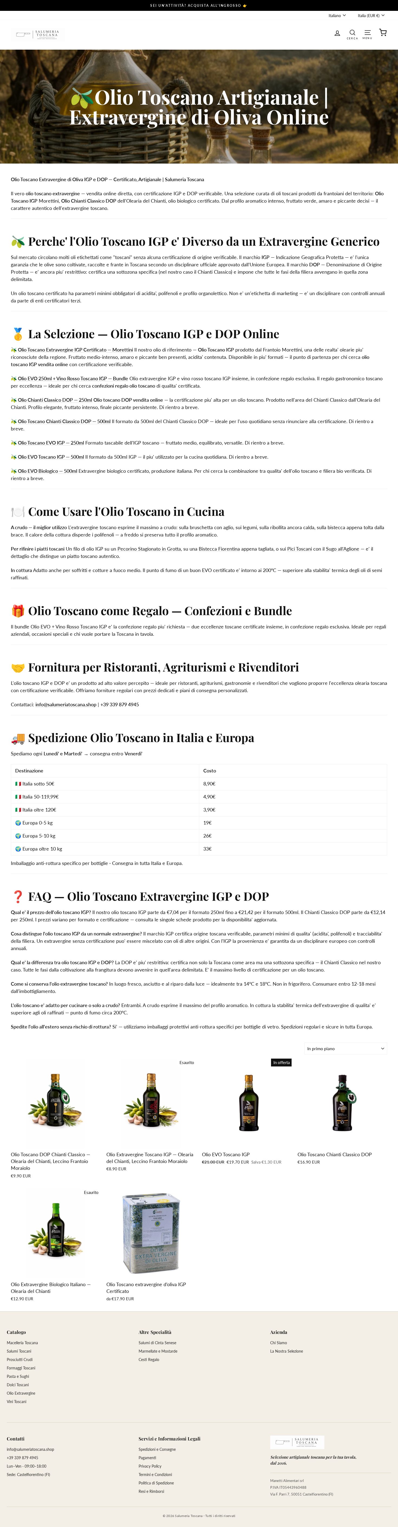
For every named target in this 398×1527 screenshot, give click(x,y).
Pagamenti (147, 1457)
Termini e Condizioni (155, 1474)
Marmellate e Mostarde (158, 1351)
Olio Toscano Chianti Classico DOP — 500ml (64, 421)
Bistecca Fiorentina (219, 549)
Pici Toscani (299, 549)
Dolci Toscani (18, 1384)
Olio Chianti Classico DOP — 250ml (55, 400)
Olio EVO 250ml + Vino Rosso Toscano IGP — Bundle (73, 378)
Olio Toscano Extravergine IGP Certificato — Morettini (75, 350)
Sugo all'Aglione (342, 549)
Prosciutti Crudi (19, 1359)
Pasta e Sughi (18, 1376)
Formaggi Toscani (21, 1368)
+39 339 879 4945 (22, 1457)
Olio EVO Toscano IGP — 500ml (51, 457)
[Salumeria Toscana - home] (297, 1442)
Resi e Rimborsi (151, 1491)
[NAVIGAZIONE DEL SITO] (367, 32)
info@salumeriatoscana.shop (65, 704)
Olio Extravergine (21, 1393)
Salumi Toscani (19, 1351)
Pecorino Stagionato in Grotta (149, 549)
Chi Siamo (278, 1342)
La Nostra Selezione (286, 1351)
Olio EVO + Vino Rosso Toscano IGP (69, 627)
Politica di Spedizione (156, 1483)
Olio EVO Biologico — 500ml (47, 471)
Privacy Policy (150, 1466)
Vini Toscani (16, 1401)
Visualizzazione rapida (55, 1142)
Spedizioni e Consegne (157, 1449)
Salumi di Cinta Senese (157, 1342)
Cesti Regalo (149, 1359)
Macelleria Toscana (22, 1342)
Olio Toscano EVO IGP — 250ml (51, 443)
